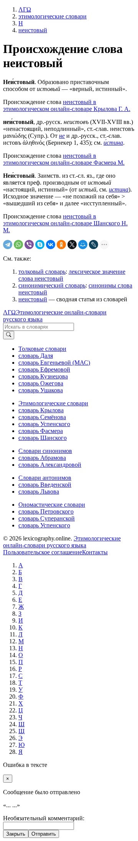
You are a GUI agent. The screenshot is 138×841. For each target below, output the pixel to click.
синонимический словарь (51, 285)
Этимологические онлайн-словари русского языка (62, 542)
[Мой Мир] (82, 244)
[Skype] (39, 244)
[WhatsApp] (18, 244)
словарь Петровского (46, 511)
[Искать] (8, 335)
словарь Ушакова (40, 390)
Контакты (95, 552)
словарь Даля (35, 355)
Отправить (43, 834)
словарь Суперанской (46, 518)
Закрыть (15, 834)
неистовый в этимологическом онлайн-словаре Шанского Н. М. (65, 223)
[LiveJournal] (93, 244)
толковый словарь (42, 271)
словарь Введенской (44, 484)
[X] (72, 244)
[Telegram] (7, 244)
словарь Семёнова (42, 417)
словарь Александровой (49, 464)
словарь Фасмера (40, 431)
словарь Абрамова (42, 457)
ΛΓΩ (9, 312)
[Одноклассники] (61, 244)
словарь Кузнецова (43, 376)
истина (118, 189)
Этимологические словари (53, 403)
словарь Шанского (42, 438)
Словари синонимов (45, 451)
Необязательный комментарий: (43, 818)
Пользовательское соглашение (42, 552)
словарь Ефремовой (44, 369)
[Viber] (29, 244)
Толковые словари (42, 348)
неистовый (32, 299)
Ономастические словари (51, 504)
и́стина (113, 142)
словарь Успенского (44, 424)
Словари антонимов (44, 477)
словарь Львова (38, 491)
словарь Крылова (41, 410)
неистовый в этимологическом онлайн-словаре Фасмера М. (64, 159)
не (62, 135)
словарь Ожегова (40, 383)
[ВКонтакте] (50, 244)
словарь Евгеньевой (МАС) (54, 362)
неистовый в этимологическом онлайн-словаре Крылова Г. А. (66, 105)
